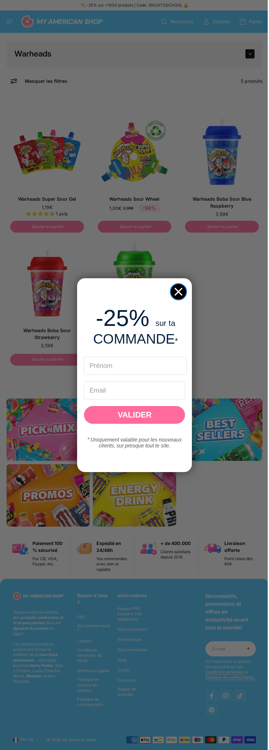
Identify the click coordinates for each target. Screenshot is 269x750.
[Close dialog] (177, 292)
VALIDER (133, 414)
